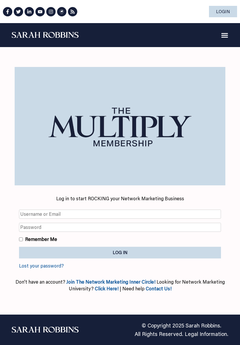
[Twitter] (18, 11)
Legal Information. (206, 333)
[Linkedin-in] (29, 11)
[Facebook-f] (7, 11)
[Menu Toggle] (224, 35)
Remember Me (41, 239)
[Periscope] (61, 11)
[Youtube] (40, 11)
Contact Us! (159, 288)
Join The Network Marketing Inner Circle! (111, 282)
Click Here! (107, 288)
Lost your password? (41, 266)
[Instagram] (51, 11)
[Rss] (72, 11)
